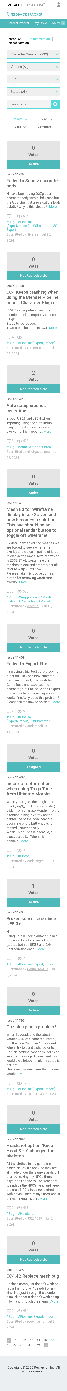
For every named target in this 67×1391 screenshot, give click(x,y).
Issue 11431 (16, 286)
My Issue (41, 23)
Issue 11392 (16, 1270)
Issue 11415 (16, 503)
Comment (45, 127)
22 (15, 1345)
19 (45, 1340)
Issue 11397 (16, 1139)
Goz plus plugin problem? (31, 1026)
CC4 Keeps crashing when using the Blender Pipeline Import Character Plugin (32, 297)
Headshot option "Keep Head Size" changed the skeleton (30, 1151)
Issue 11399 (16, 1020)
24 (28, 1345)
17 (31, 1340)
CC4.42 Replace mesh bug (33, 1276)
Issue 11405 (16, 912)
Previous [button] (4, 23)
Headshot (27, 1214)
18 (38, 1340)
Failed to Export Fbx (27, 663)
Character (42, 226)
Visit (45, 119)
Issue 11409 (16, 657)
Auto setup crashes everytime (26, 408)
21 (8, 1345)
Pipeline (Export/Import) (19, 224)
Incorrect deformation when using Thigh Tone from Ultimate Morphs (29, 789)
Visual (45, 601)
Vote (18, 127)
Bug (12, 222)
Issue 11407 (16, 777)
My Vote (57, 23)
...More (52, 207)
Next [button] (63, 23)
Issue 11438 (16, 174)
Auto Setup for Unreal (36, 447)
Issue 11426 (16, 399)
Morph (25, 856)
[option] (19, 23)
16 (25, 1340)
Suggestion (28, 597)
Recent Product (19, 23)
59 (38, 1345)
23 (21, 1345)
